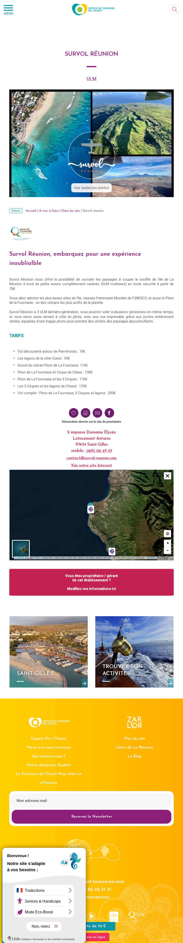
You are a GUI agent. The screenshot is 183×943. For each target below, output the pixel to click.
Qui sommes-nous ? (48, 756)
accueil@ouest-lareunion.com (91, 881)
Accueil (31, 211)
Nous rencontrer (91, 897)
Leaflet (19, 558)
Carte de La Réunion (134, 747)
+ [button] (167, 543)
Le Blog (134, 756)
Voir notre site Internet (91, 465)
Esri (38, 558)
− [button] (167, 550)
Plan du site (134, 739)
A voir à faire (49, 211)
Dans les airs (70, 211)
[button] (167, 475)
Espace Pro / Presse (48, 739)
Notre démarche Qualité (49, 765)
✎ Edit (150, 558)
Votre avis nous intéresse (48, 747)
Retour (15, 210)
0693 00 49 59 (99, 451)
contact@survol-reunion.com (91, 458)
